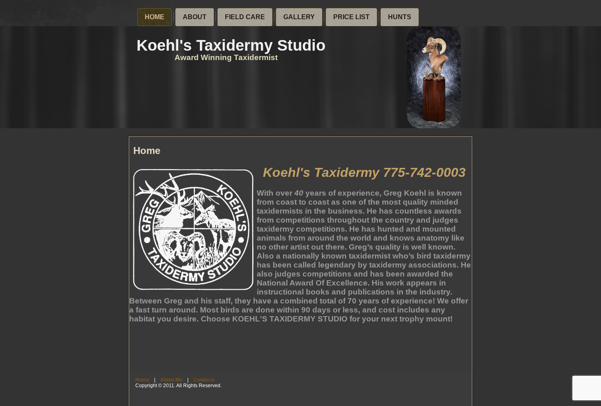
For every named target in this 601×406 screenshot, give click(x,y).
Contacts (204, 380)
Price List (351, 16)
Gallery (299, 16)
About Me (171, 380)
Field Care (245, 16)
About (194, 16)
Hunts (399, 16)
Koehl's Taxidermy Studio (231, 45)
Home (154, 16)
